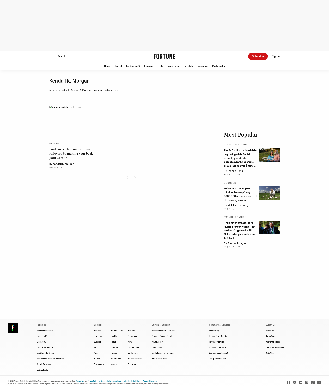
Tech (160, 65)
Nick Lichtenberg (237, 205)
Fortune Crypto (117, 330)
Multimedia (218, 65)
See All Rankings (44, 364)
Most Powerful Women (46, 353)
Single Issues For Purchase (163, 353)
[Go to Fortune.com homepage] (164, 56)
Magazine (115, 364)
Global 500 (41, 341)
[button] (107, 66)
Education (132, 364)
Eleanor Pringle (236, 243)
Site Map (270, 353)
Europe (97, 358)
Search (61, 56)
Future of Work (235, 217)
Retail (113, 341)
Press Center (271, 336)
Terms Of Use (157, 347)
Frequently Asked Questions (163, 330)
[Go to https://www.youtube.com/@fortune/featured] (319, 382)
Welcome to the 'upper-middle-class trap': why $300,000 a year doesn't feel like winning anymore (240, 194)
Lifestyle (188, 65)
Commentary (133, 336)
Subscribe (258, 56)
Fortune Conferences (218, 347)
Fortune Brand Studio (218, 336)
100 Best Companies (45, 330)
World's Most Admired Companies (50, 358)
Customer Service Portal (162, 336)
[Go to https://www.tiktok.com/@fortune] (313, 382)
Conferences (133, 353)
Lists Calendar (42, 370)
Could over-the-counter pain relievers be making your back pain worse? (71, 153)
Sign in (276, 56)
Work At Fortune (273, 341)
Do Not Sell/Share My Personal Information (142, 381)
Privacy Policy (157, 341)
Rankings (203, 65)
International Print (159, 358)
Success (230, 183)
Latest (118, 65)
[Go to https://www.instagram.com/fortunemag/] (306, 382)
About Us (270, 330)
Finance (148, 65)
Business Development (218, 353)
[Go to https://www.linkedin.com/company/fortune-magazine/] (300, 382)
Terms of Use (80, 381)
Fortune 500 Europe (45, 347)
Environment (99, 364)
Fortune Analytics (216, 341)
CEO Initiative (133, 347)
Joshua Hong (235, 171)
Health (54, 144)
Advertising (214, 330)
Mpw (130, 341)
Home (107, 65)
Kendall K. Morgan (63, 164)
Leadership (173, 65)
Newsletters (116, 358)
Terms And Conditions (275, 347)
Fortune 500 (133, 65)
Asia (96, 353)
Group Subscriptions (217, 358)
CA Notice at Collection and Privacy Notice (112, 381)
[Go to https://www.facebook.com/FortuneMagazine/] (288, 382)
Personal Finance (236, 145)
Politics (114, 353)
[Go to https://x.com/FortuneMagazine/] (294, 382)
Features (131, 330)
